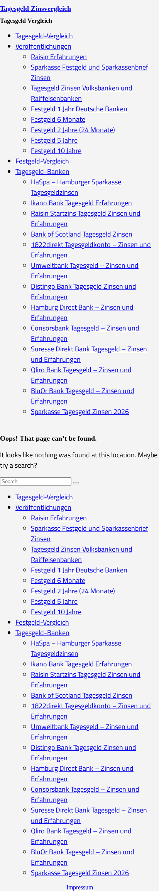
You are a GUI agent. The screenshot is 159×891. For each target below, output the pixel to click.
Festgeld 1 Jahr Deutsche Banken (79, 109)
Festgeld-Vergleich (42, 161)
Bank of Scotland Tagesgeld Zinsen (81, 234)
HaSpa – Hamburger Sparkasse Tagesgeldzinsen (76, 187)
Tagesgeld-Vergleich (44, 36)
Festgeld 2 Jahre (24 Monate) (73, 129)
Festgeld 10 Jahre (56, 150)
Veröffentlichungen (43, 46)
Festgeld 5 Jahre (54, 140)
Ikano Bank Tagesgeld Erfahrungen (81, 203)
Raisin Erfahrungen (59, 56)
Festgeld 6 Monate (58, 119)
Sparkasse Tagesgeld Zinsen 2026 (80, 411)
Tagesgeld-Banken (42, 171)
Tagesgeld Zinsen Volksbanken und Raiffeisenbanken (81, 93)
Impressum (79, 887)
